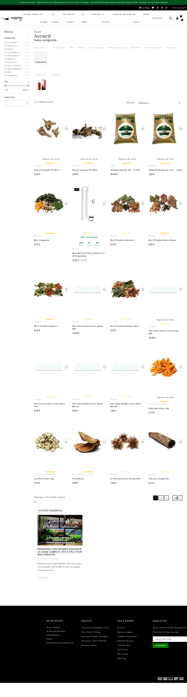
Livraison (121, 628)
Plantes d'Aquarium (117, 47)
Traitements (40, 75)
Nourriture (135, 47)
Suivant (180, 498)
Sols (71, 47)
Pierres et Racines (153, 47)
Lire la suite (43, 577)
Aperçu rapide (59, 116)
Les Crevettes (58, 47)
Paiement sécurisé (125, 641)
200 (175, 498)
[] (170, 18)
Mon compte (122, 654)
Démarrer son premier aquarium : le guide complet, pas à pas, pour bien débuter (60, 552)
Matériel (81, 47)
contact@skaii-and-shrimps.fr (60, 643)
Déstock (57, 75)
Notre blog (121, 658)
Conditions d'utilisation (127, 636)
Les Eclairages (97, 47)
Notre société (54, 621)
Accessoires (172, 47)
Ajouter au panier (51, 180)
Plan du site (122, 650)
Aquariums (39, 47)
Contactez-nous (124, 645)
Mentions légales (124, 632)
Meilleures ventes (89, 645)
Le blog (145, 8)
